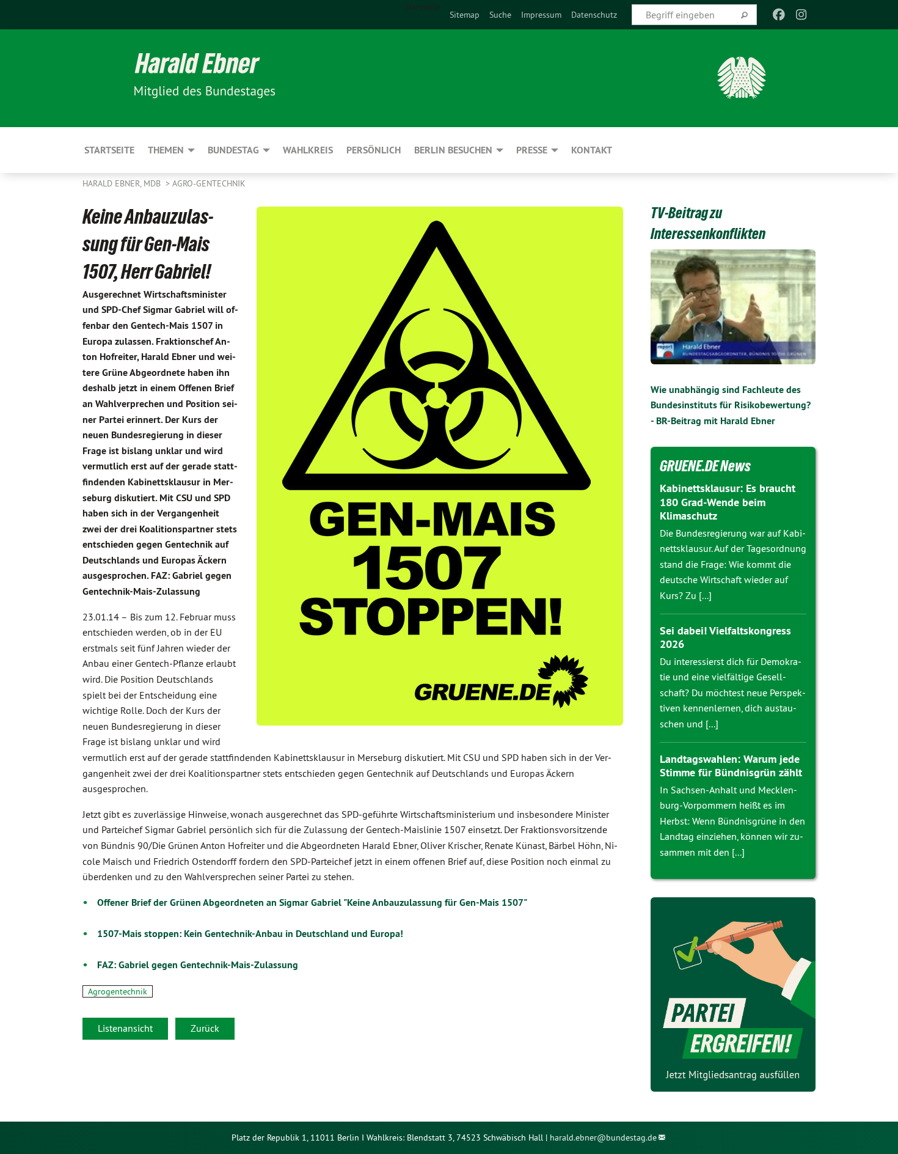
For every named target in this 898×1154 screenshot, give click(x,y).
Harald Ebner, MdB (122, 183)
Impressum (541, 14)
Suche (500, 14)
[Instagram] (801, 14)
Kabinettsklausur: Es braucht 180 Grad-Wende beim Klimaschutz (727, 502)
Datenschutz (594, 14)
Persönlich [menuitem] (373, 150)
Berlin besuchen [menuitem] (453, 150)
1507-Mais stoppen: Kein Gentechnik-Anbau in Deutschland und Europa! (250, 933)
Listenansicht (125, 1028)
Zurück (205, 1028)
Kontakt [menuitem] (591, 150)
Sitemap (465, 14)
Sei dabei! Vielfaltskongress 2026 (725, 637)
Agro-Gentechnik (209, 183)
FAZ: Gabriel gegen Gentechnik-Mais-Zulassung (197, 964)
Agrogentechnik (117, 991)
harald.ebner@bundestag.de (603, 1137)
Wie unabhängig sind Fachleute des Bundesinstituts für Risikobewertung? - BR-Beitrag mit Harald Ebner (731, 405)
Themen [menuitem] (166, 150)
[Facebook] (779, 14)
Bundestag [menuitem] (233, 150)
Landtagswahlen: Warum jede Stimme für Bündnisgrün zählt (731, 766)
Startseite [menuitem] (422, 6)
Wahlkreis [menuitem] (308, 150)
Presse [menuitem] (531, 150)
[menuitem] (465, 14)
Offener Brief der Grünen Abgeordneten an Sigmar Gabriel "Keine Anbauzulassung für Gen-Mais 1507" (312, 902)
